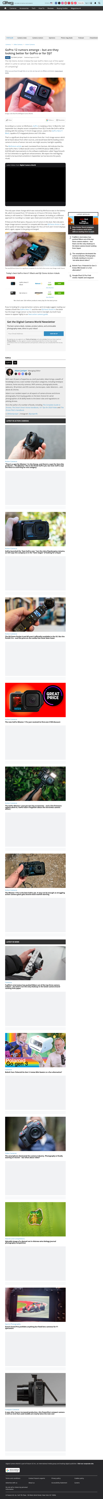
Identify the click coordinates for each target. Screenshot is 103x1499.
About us (32, 1483)
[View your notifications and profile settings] (95, 3)
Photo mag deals (67, 38)
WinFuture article (14, 146)
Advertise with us (11, 1483)
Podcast (81, 38)
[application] (35, 184)
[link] (13, 283)
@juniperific (33, 414)
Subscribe (81, 3)
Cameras (13, 8)
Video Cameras (18, 44)
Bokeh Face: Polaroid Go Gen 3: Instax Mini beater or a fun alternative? (84, 268)
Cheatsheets (94, 38)
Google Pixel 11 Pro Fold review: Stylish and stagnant (83, 277)
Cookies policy (79, 1478)
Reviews (51, 8)
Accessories (24, 8)
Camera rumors (37, 38)
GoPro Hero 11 (25, 309)
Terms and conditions (13, 1478)
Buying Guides (62, 8)
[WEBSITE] (26, 374)
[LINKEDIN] (23, 374)
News (8, 57)
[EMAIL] (30, 374)
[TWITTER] (16, 374)
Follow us (51, 120)
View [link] (59, 283)
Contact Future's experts (37, 1478)
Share (10, 120)
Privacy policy (56, 1478)
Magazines (75, 8)
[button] (99, 3)
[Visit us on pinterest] (69, 3)
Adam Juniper (18, 57)
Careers (77, 1483)
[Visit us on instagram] (62, 3)
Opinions (52, 38)
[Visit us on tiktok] (75, 3)
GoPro (35, 126)
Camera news (22, 38)
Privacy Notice (11, 341)
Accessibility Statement (59, 1483)
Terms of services (31, 339)
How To (41, 8)
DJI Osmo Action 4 (54, 224)
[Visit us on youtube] (65, 3)
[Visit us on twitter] (59, 3)
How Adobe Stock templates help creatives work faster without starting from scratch (83, 229)
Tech (33, 8)
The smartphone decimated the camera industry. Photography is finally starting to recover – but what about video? (84, 257)
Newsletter (62, 120)
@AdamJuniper (13, 414)
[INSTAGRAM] (20, 374)
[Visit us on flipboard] (72, 3)
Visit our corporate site (85, 1464)
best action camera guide (38, 314)
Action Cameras (30, 44)
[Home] (5, 8)
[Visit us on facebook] (56, 3)
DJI (15, 363)
